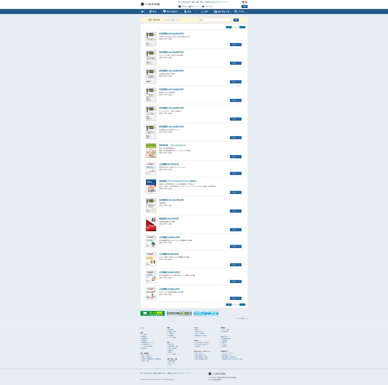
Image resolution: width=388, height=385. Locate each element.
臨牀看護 (144, 348)
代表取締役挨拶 (226, 338)
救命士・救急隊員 (146, 357)
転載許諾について (227, 355)
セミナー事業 (225, 329)
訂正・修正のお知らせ (201, 344)
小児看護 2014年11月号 (169, 289)
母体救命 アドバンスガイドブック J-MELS (177, 181)
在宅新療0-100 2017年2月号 (171, 200)
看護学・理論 (172, 331)
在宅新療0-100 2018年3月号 (171, 89)
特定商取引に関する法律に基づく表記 (232, 359)
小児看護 (144, 334)
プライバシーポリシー (228, 353)
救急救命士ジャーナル (148, 342)
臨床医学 (170, 350)
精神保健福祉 (172, 361)
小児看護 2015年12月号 (169, 272)
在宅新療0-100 (146, 344)
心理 (169, 365)
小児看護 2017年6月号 (169, 164)
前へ (229, 27)
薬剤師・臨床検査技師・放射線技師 (151, 359)
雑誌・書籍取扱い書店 (201, 359)
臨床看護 (170, 329)
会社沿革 (224, 342)
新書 (196, 329)
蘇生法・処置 (145, 361)
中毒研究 (144, 340)
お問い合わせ (209, 6)
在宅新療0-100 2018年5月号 (171, 52)
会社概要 (224, 340)
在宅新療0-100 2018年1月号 (171, 126)
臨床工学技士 (198, 331)
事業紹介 (184, 6)
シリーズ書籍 (172, 337)
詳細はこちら (236, 44)
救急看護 (170, 335)
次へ (241, 27)
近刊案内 (197, 346)
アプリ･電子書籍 (199, 333)
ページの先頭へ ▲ (242, 318)
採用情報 (224, 346)
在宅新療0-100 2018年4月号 (171, 71)
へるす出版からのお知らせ (202, 342)
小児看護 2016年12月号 (169, 237)
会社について (195, 6)
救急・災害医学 (146, 355)
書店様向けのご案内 (200, 335)
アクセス (224, 344)
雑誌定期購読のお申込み (202, 357)
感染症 (170, 352)
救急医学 (144, 336)
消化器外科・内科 (173, 346)
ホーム (142, 11)
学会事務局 (225, 331)
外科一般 (170, 344)
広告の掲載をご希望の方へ (229, 357)
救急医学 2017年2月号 (169, 218)
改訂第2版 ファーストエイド (172, 145)
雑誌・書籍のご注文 (200, 355)
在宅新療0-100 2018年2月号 (171, 108)
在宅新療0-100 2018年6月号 (171, 33)
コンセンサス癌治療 (147, 346)
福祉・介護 (171, 363)
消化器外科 (145, 338)
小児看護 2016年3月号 (169, 254)
